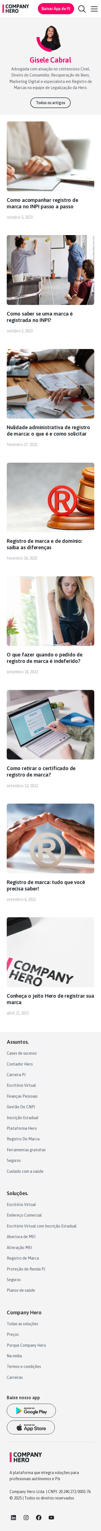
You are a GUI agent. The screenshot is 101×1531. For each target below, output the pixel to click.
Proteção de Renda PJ (26, 1269)
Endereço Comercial (24, 1215)
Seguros (14, 1160)
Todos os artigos (50, 103)
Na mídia (14, 1356)
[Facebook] (38, 1517)
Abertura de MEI (21, 1236)
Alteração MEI (19, 1247)
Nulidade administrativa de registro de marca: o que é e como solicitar (48, 430)
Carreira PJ (16, 1075)
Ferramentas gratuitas (26, 1150)
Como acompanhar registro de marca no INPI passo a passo (42, 203)
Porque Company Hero (26, 1345)
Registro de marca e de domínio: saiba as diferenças (44, 544)
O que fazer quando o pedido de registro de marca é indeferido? (44, 657)
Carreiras (15, 1377)
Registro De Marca (23, 1139)
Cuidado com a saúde (25, 1171)
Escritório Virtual (21, 1085)
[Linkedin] (13, 1517)
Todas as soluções (22, 1324)
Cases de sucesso (22, 1053)
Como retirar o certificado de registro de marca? (41, 771)
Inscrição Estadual (22, 1118)
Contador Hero (20, 1064)
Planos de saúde (21, 1290)
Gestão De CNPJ (21, 1107)
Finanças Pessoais (22, 1096)
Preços (13, 1334)
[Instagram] (26, 1517)
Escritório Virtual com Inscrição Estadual (42, 1226)
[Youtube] (51, 1517)
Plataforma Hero (22, 1128)
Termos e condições (24, 1366)
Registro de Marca (23, 1258)
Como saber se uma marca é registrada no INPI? (40, 317)
